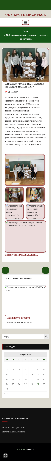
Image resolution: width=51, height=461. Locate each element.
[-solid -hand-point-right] (45, 270)
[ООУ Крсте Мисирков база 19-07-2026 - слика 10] (25, 11)
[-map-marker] (30, 5)
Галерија (33, 255)
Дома (25, 31)
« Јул (6, 393)
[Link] (25, 170)
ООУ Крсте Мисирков (25, 14)
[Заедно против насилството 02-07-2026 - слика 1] (25, 301)
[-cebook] (20, 5)
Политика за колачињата (13, 432)
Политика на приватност (14, 427)
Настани (22, 255)
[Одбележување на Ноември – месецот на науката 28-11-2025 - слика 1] (25, 65)
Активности (11, 255)
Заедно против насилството (19, 322)
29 (38, 384)
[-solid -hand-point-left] (5, 270)
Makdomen (30, 449)
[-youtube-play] (25, 5)
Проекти (25, 318)
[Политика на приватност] (5, 455)
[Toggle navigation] (25, 22)
